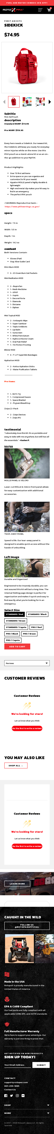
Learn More (17, 883)
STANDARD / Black (37, 614)
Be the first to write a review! (27, 728)
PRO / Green (29, 633)
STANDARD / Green (15, 620)
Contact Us (10, 1089)
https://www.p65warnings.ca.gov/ (22, 206)
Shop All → (16, 765)
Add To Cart (17, 646)
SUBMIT (41, 1065)
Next (50, 102)
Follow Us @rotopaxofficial (27, 926)
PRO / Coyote (13, 640)
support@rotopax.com (16, 1082)
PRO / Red (36, 627)
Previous (4, 102)
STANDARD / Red (14, 614)
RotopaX (21, 1123)
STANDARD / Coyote (16, 627)
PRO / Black (12, 633)
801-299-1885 (11, 1086)
